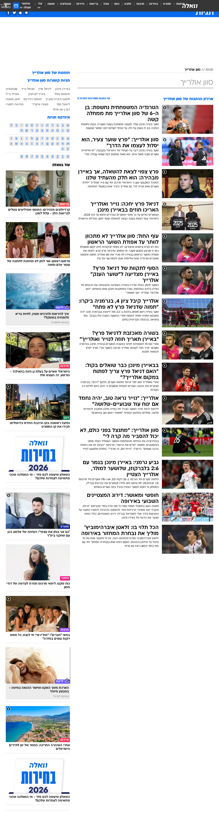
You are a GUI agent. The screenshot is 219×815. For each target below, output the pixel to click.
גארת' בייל (12, 94)
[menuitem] (164, 6)
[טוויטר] (14, 12)
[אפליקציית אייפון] (20, 12)
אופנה (51, 4)
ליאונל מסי (63, 104)
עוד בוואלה (61, 165)
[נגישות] (6, 5)
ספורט (167, 4)
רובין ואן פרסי (61, 109)
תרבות (140, 4)
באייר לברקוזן (36, 94)
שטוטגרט (11, 88)
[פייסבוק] (8, 12)
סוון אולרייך (192, 70)
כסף (116, 4)
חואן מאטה (13, 99)
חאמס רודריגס (33, 99)
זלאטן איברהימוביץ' (57, 99)
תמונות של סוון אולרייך (51, 73)
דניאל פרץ (44, 88)
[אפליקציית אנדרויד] (26, 12)
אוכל (106, 4)
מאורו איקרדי (40, 104)
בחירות (153, 4)
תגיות (209, 70)
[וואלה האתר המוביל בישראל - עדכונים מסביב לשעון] (190, 6)
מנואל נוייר (28, 88)
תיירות (80, 4)
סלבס (127, 4)
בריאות (93, 4)
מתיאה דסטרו (15, 104)
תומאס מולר (62, 94)
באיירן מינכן (62, 88)
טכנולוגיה (65, 4)
